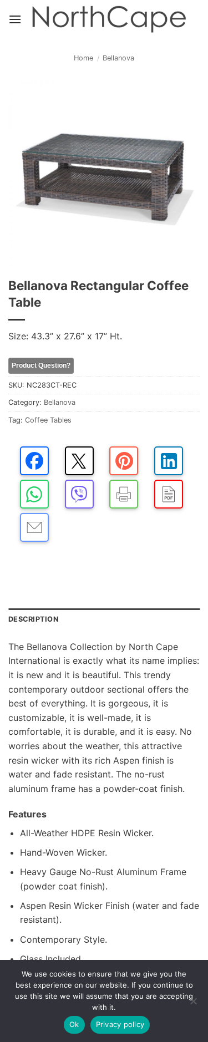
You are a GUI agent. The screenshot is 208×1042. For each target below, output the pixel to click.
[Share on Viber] (79, 494)
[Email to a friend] (34, 527)
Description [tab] (33, 619)
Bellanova (118, 58)
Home (83, 58)
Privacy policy (120, 1024)
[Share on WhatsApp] (34, 494)
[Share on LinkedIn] (168, 461)
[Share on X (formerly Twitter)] (79, 461)
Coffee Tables (48, 420)
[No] (193, 1004)
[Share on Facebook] (34, 461)
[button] (15, 19)
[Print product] (123, 494)
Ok (74, 1024)
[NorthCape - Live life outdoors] (108, 20)
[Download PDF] (168, 494)
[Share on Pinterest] (123, 461)
